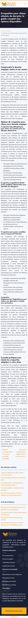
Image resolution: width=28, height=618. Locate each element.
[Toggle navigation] (25, 4)
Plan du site (14, 617)
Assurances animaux (6, 30)
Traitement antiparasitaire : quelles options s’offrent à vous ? (21, 453)
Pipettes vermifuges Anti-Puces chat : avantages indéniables (7, 454)
